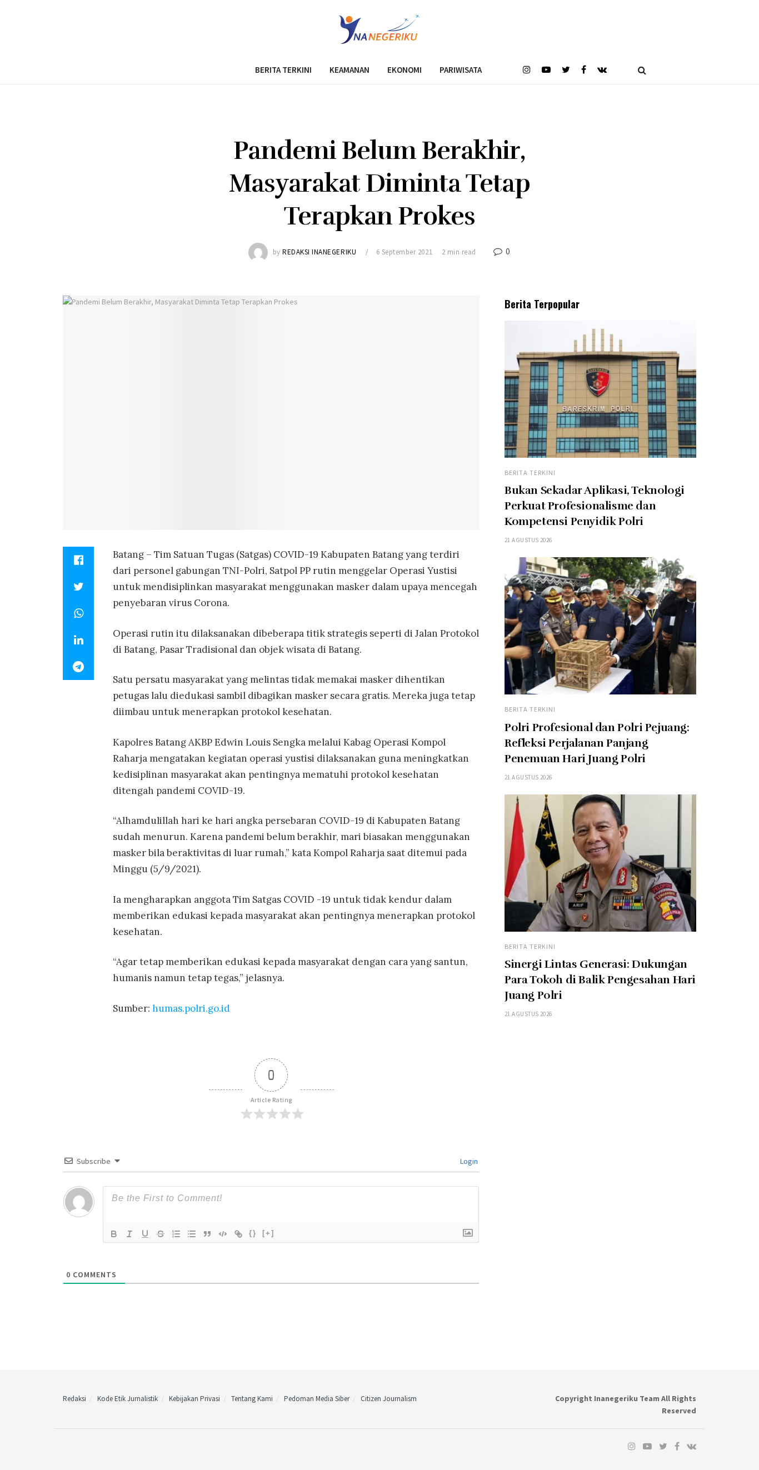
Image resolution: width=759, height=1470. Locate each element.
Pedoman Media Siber (316, 1398)
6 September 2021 (404, 252)
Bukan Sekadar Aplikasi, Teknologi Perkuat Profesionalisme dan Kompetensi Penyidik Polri (595, 505)
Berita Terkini (283, 69)
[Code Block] (223, 1234)
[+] (268, 1233)
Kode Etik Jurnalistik (127, 1398)
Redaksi (74, 1398)
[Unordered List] (191, 1234)
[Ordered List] (176, 1234)
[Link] (238, 1234)
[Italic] (129, 1234)
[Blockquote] (207, 1234)
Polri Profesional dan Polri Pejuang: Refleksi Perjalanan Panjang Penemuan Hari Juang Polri (597, 743)
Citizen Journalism (389, 1398)
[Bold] (114, 1234)
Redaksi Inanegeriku (319, 252)
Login (468, 1161)
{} (253, 1233)
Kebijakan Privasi (194, 1398)
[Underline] (145, 1234)
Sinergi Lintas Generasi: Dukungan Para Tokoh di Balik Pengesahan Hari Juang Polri (600, 979)
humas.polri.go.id (191, 1008)
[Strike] (160, 1234)
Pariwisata (461, 69)
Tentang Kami (252, 1398)
